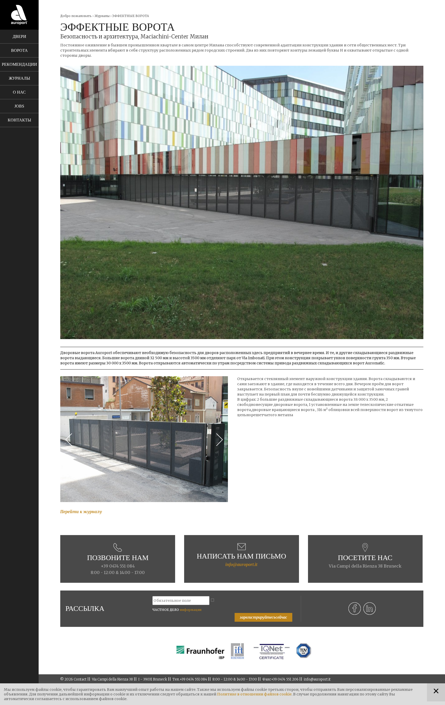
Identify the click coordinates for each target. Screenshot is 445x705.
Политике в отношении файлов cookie (254, 694)
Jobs (19, 106)
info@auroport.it (241, 564)
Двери (19, 36)
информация (190, 610)
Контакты (19, 120)
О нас (19, 92)
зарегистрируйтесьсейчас (263, 617)
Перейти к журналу (81, 511)
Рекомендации (19, 64)
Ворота (19, 50)
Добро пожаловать (76, 16)
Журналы (19, 78)
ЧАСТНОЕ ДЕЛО (176, 610)
